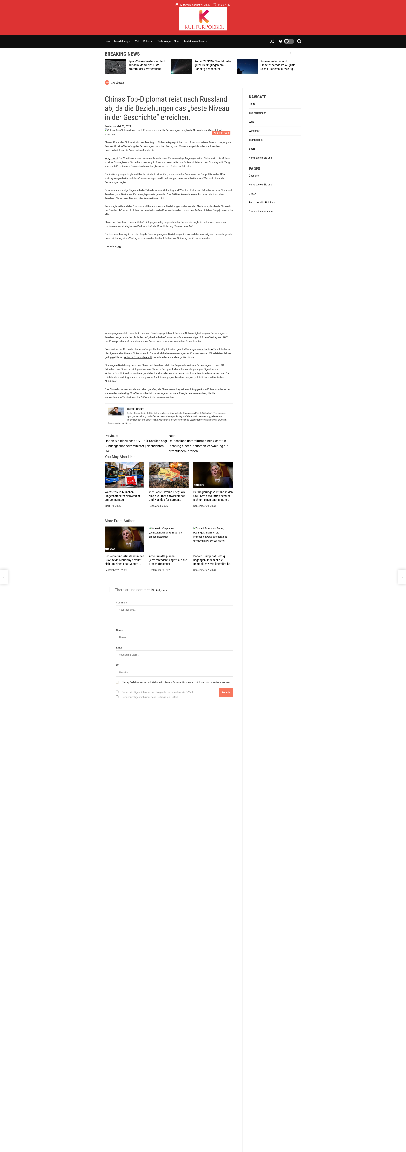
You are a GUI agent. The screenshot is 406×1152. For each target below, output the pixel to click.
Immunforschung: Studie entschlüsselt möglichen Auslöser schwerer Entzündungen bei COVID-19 (278, 67)
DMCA (252, 193)
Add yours (161, 590)
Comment (121, 602)
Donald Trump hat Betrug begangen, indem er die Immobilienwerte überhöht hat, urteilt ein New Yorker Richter (212, 562)
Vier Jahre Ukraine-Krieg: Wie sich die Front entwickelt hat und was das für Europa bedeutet (167, 498)
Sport (177, 41)
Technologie (164, 41)
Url (117, 665)
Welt (136, 41)
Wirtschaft (148, 41)
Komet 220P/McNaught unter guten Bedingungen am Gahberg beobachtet (147, 65)
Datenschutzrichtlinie (260, 211)
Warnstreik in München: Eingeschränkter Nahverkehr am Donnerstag (122, 496)
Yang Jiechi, (111, 158)
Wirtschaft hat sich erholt (138, 357)
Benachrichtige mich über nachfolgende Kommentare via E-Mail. (157, 692)
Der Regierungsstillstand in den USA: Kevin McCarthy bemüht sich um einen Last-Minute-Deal (213, 498)
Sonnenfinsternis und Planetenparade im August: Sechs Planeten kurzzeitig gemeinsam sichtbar (212, 67)
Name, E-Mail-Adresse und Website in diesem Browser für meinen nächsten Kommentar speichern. (176, 682)
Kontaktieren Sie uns (195, 41)
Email (119, 647)
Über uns (254, 175)
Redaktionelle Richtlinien (262, 202)
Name (119, 630)
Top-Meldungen (122, 41)
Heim (108, 41)
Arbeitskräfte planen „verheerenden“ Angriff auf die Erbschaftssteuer (168, 560)
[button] (297, 53)
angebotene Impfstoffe (203, 349)
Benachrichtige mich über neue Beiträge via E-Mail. (150, 697)
